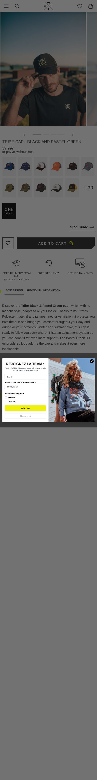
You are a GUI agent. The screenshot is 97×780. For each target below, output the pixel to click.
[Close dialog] (92, 361)
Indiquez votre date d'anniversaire (20, 382)
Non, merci (25, 416)
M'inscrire (25, 408)
